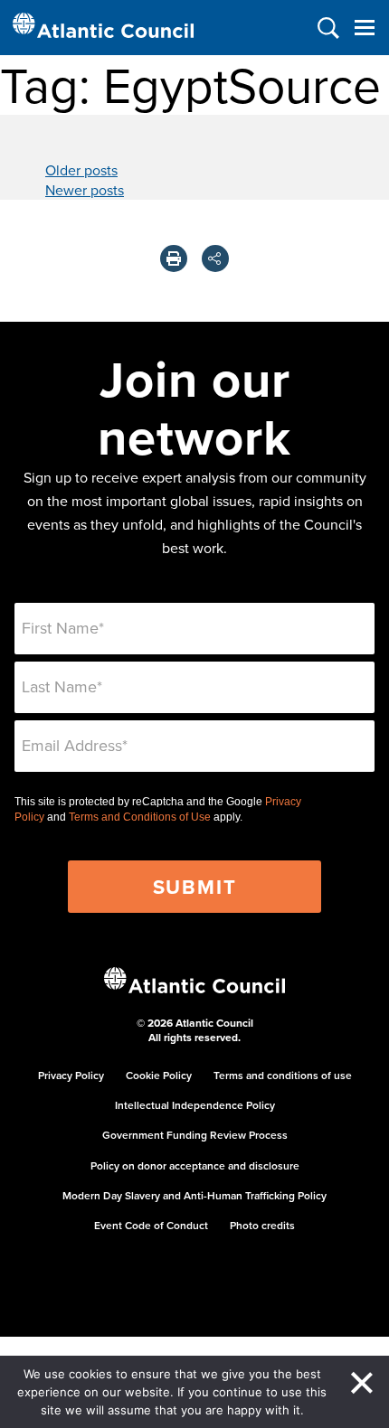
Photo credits (262, 1225)
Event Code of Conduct (151, 1225)
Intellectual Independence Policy (195, 1105)
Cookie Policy (159, 1075)
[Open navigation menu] (364, 27)
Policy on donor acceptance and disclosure (194, 1165)
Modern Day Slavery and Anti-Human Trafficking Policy (194, 1195)
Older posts (81, 170)
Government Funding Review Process (195, 1134)
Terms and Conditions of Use (140, 817)
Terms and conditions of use (282, 1075)
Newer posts (84, 190)
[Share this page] (215, 258)
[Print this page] (173, 258)
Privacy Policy (71, 1075)
